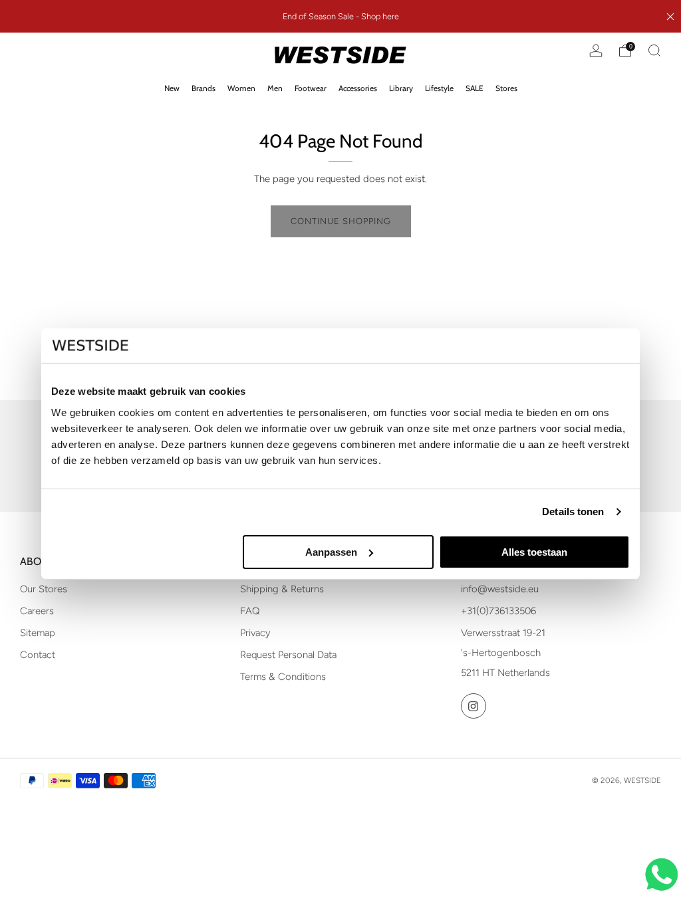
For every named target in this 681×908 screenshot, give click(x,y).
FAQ (249, 611)
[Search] (654, 50)
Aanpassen (331, 552)
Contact (37, 655)
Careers (37, 611)
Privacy (255, 633)
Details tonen (573, 511)
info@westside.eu (500, 589)
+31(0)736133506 (498, 611)
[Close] (670, 17)
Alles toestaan (534, 552)
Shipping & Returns (282, 589)
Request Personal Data (288, 655)
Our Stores (43, 589)
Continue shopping (341, 221)
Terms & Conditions (283, 677)
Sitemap (37, 633)
